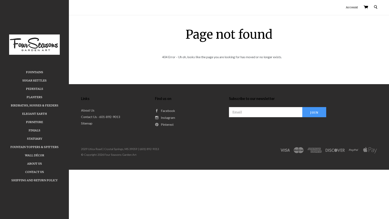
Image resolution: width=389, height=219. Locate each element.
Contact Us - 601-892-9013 (100, 117)
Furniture (34, 122)
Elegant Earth (34, 114)
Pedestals (34, 89)
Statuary (34, 139)
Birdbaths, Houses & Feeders (34, 105)
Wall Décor (34, 155)
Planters (34, 97)
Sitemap (86, 123)
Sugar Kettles (34, 80)
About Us (34, 163)
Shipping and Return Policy (34, 180)
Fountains (34, 72)
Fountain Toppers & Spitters (34, 147)
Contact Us (34, 172)
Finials (34, 130)
